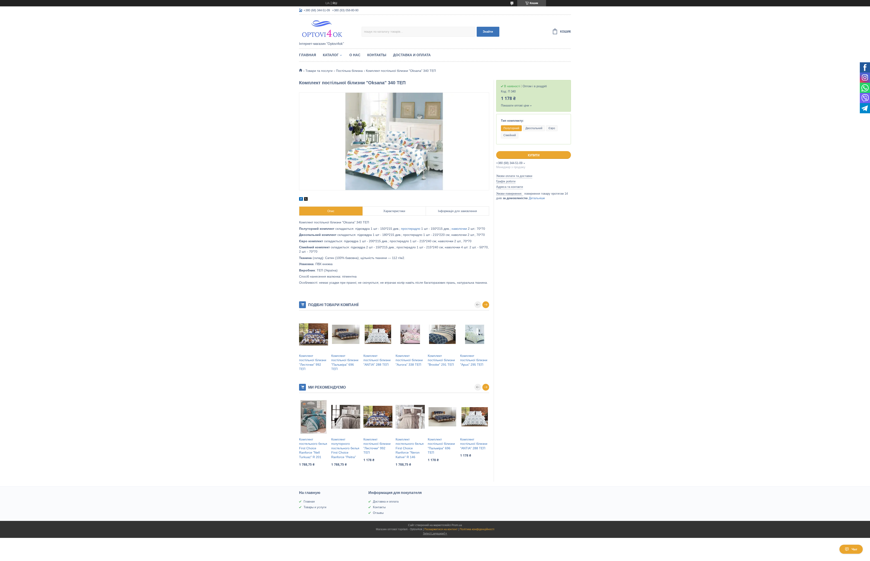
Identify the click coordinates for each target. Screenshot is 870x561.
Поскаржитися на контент (441, 529)
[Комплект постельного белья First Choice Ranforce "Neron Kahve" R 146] (410, 417)
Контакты (376, 55)
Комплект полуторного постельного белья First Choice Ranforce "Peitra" (345, 448)
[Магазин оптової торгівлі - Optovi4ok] (330, 28)
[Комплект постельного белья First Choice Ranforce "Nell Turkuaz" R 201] (313, 417)
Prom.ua (457, 525)
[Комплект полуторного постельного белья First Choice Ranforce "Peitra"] (345, 417)
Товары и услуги (315, 507)
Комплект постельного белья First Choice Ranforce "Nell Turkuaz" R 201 (313, 448)
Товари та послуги (319, 71)
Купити (533, 155)
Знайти (488, 31)
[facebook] (301, 199)
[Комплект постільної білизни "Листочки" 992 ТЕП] (313, 334)
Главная (307, 55)
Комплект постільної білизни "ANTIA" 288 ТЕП (377, 360)
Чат (854, 549)
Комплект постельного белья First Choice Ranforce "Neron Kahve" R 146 (410, 448)
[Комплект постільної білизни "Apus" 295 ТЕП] (474, 334)
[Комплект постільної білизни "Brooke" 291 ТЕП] (442, 334)
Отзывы (378, 513)
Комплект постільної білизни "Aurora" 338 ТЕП (409, 360)
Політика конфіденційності (477, 529)
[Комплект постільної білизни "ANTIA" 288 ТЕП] (377, 334)
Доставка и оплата (412, 55)
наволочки (459, 228)
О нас (354, 55)
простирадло (410, 228)
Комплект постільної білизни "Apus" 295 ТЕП (473, 360)
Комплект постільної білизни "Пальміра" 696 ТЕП (344, 362)
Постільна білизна (349, 71)
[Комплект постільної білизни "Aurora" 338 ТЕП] (410, 334)
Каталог (331, 55)
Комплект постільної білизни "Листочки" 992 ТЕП (312, 362)
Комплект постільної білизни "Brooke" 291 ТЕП (441, 360)
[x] (306, 199)
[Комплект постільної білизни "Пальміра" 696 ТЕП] (345, 334)
